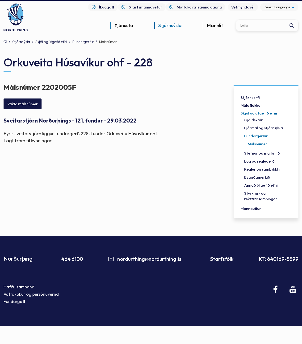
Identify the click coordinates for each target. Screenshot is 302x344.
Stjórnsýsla (21, 41)
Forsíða (5, 41)
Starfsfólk (222, 259)
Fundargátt (14, 301)
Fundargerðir (83, 41)
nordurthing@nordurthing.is (149, 259)
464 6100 (72, 259)
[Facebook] (275, 289)
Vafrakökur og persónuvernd (31, 294)
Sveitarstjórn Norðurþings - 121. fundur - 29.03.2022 (70, 120)
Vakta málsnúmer (22, 104)
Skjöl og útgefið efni (51, 41)
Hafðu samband (19, 287)
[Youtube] (292, 289)
